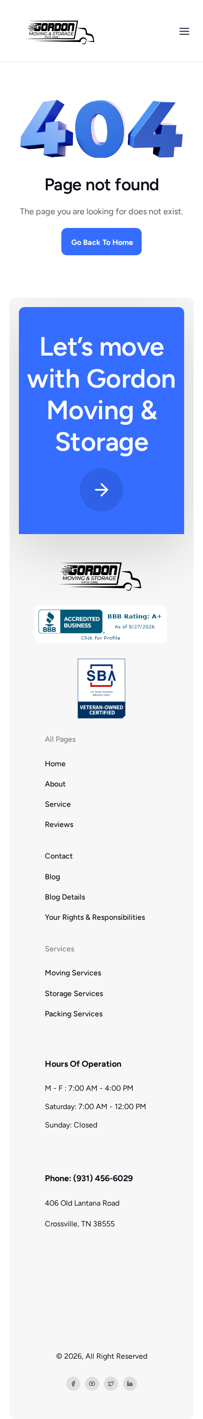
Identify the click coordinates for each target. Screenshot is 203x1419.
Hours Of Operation (83, 1064)
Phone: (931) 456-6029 (89, 1178)
